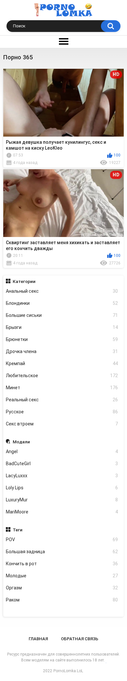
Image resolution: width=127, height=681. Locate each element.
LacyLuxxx (62, 475)
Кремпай (62, 363)
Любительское (62, 375)
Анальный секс (62, 291)
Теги (17, 529)
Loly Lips (62, 487)
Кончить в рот (62, 563)
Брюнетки (62, 339)
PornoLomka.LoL (68, 671)
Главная (38, 638)
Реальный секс (62, 399)
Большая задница (62, 551)
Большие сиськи (62, 315)
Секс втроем (62, 423)
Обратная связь (79, 638)
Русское (62, 411)
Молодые (62, 575)
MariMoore (62, 511)
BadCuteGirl (62, 463)
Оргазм (62, 587)
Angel (62, 451)
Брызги (62, 327)
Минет (62, 387)
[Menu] (63, 42)
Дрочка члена (62, 351)
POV (62, 539)
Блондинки (62, 303)
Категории (24, 281)
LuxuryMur (62, 499)
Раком (62, 599)
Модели (21, 441)
